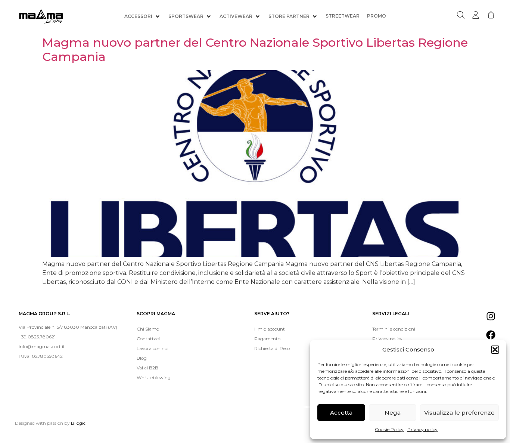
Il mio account (269, 329)
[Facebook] (490, 334)
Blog (142, 358)
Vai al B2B (147, 368)
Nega (393, 412)
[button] (495, 349)
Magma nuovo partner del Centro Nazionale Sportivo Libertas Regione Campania (255, 49)
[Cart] (491, 15)
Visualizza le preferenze (459, 412)
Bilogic (78, 423)
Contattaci (148, 338)
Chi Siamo (148, 329)
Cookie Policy (389, 429)
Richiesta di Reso (272, 348)
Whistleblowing (154, 377)
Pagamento (267, 338)
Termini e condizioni (393, 329)
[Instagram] (490, 316)
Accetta (341, 412)
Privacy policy (422, 429)
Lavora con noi (152, 348)
